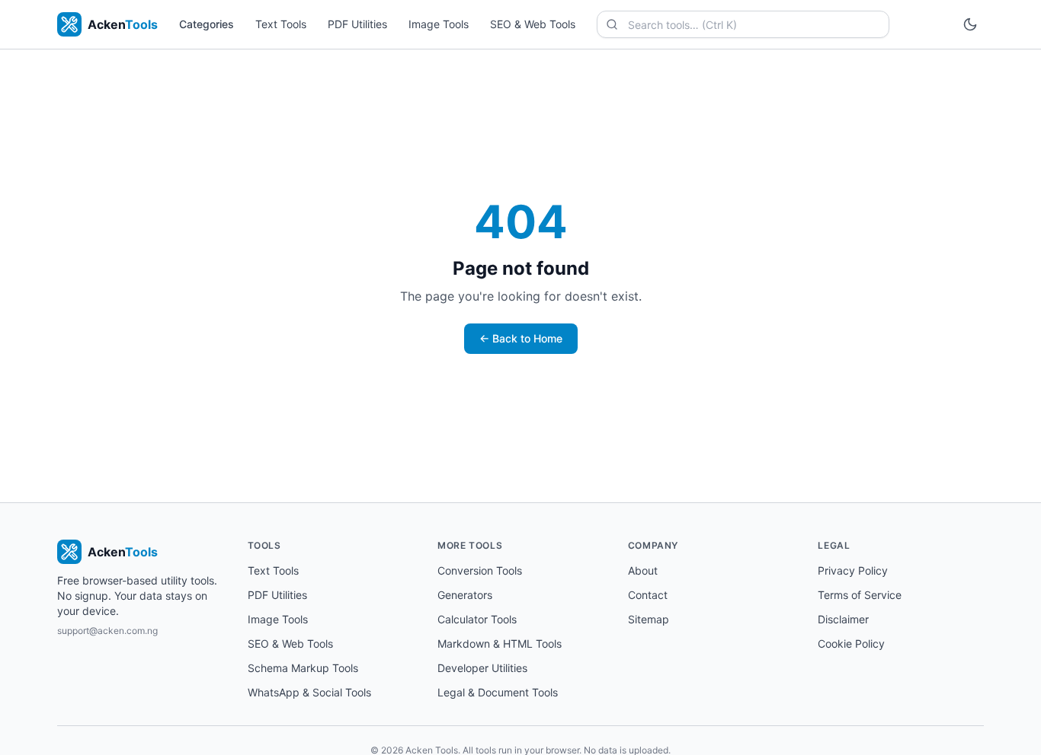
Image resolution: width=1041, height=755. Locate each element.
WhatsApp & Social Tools (309, 692)
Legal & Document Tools (497, 692)
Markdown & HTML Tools (499, 643)
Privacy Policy (853, 570)
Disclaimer (843, 619)
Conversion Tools (479, 570)
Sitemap (648, 619)
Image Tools (438, 24)
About (643, 570)
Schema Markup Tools (303, 667)
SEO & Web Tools (532, 24)
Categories (206, 24)
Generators (464, 594)
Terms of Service (860, 594)
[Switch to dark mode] (970, 24)
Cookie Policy (851, 643)
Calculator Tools (477, 619)
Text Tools (280, 24)
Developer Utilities (482, 667)
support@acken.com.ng (107, 630)
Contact (648, 594)
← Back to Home (520, 338)
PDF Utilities (357, 24)
